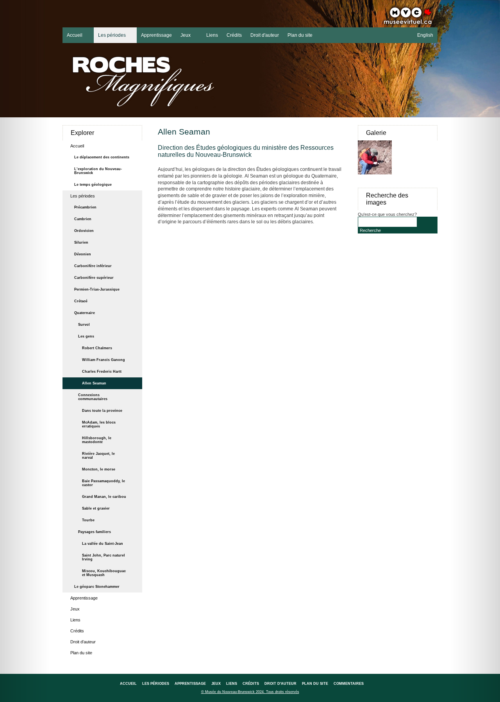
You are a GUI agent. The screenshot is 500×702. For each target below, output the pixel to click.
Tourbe (88, 520)
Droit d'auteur (264, 35)
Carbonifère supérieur (94, 278)
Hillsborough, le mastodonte (96, 440)
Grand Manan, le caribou (104, 497)
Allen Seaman (94, 383)
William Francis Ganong (103, 360)
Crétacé (81, 301)
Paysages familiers (94, 532)
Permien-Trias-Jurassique (97, 289)
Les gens (86, 336)
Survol (84, 325)
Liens (212, 35)
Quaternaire (84, 313)
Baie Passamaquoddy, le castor (103, 483)
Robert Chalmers (97, 348)
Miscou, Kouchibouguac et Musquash (104, 573)
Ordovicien (84, 231)
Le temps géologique (93, 185)
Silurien (81, 242)
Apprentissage (156, 35)
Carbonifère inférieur (93, 266)
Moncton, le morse (98, 469)
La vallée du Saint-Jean (102, 544)
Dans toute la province (102, 411)
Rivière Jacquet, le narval (98, 456)
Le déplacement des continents (101, 157)
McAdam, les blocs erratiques (99, 424)
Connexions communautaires (92, 397)
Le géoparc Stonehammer (97, 587)
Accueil (72, 34)
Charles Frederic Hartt (101, 371)
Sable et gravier (96, 508)
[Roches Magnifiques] (154, 82)
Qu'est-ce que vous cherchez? (387, 214)
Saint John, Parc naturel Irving (103, 557)
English (425, 35)
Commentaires (349, 684)
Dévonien (82, 254)
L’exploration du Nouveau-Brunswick (98, 171)
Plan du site (300, 35)
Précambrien (85, 207)
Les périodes (110, 34)
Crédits (234, 35)
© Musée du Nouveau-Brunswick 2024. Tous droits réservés (250, 692)
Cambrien (82, 219)
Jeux (183, 34)
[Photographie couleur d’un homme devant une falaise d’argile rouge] (378, 178)
